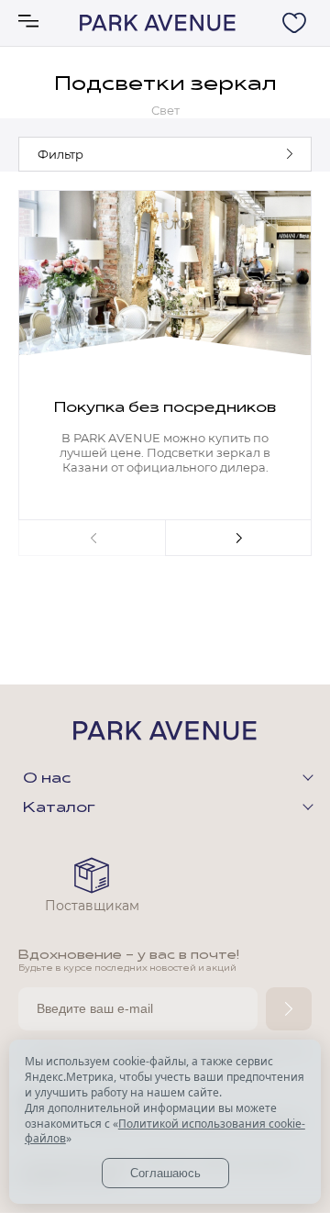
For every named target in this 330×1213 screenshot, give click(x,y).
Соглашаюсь (165, 1173)
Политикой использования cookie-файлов (165, 1131)
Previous (91, 537)
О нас (47, 779)
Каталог (59, 808)
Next (238, 537)
